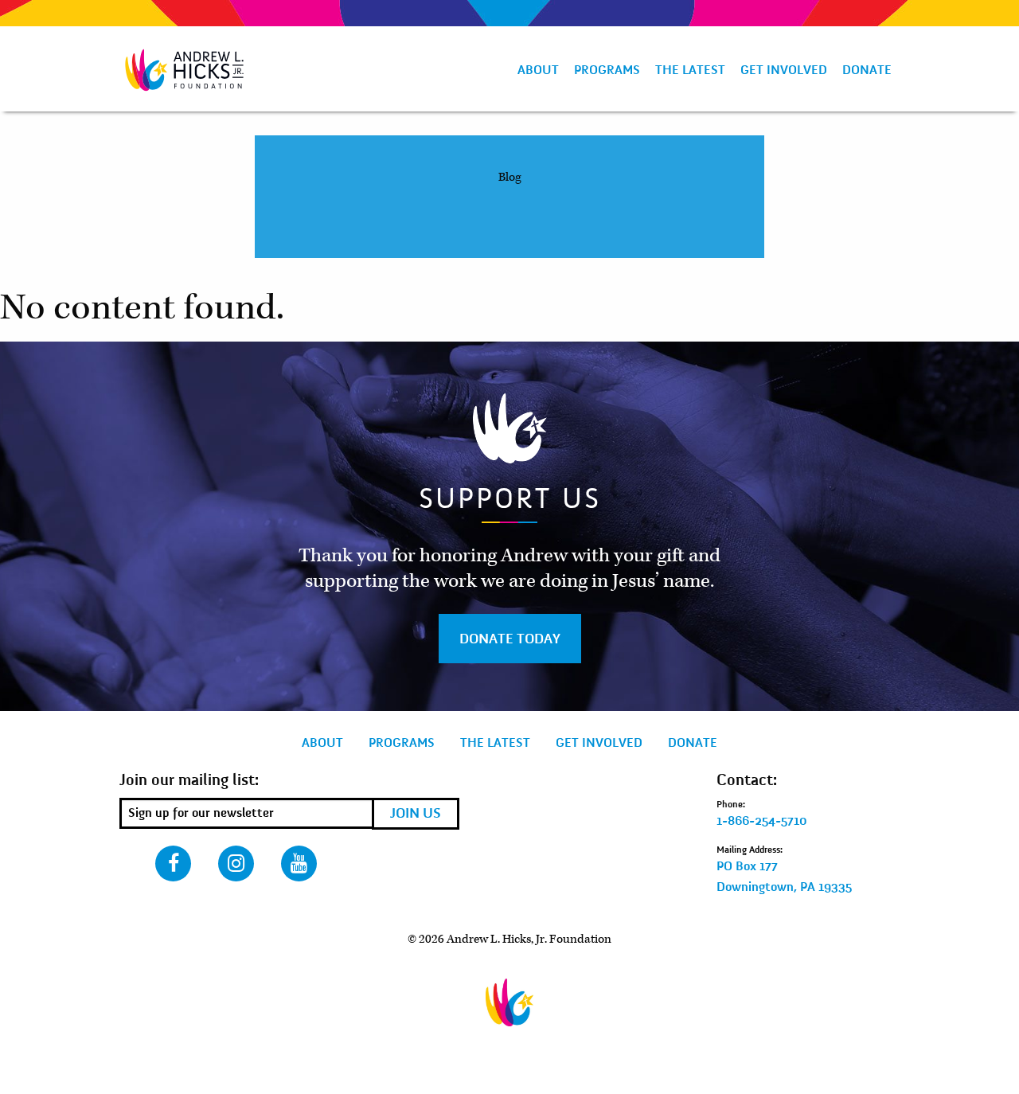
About (538, 70)
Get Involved (783, 70)
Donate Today (509, 639)
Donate (867, 70)
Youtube (299, 863)
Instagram (236, 863)
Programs (607, 70)
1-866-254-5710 (761, 821)
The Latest (690, 70)
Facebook (173, 863)
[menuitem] (538, 70)
